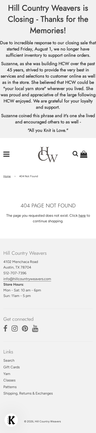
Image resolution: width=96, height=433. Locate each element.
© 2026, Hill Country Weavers (42, 421)
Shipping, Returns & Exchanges (28, 393)
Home (7, 176)
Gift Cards (11, 367)
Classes (9, 380)
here (82, 215)
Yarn (6, 374)
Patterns (10, 387)
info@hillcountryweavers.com (27, 279)
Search (9, 360)
